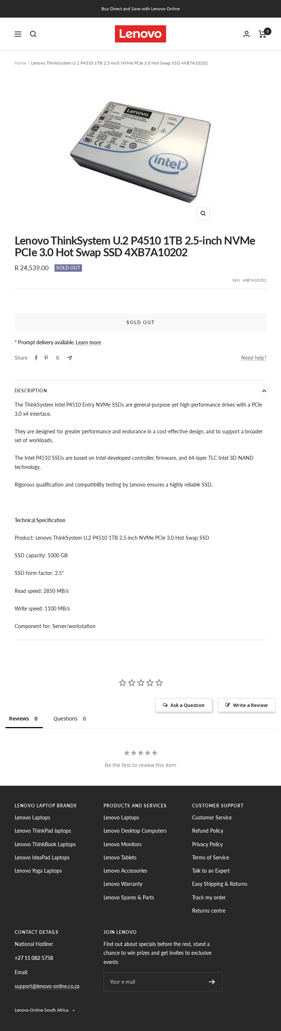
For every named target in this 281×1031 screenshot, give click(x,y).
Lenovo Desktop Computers (135, 831)
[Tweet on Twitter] (58, 357)
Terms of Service (210, 857)
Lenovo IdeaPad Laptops (42, 857)
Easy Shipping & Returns (219, 884)
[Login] (246, 34)
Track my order (209, 897)
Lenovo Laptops (32, 817)
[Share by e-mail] (69, 358)
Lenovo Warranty (123, 884)
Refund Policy (207, 831)
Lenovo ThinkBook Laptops (45, 844)
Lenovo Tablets (120, 857)
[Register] (212, 981)
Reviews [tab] (19, 718)
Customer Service (212, 817)
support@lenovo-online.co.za (47, 986)
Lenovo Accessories (125, 870)
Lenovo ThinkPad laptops (43, 831)
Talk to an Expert (211, 870)
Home (20, 63)
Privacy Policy (207, 844)
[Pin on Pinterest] (46, 357)
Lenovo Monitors (123, 844)
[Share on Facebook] (36, 357)
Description (31, 390)
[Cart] (262, 34)
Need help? (253, 358)
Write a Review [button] (250, 705)
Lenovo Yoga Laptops (38, 870)
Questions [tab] (65, 718)
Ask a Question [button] (188, 705)
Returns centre (208, 910)
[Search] (33, 34)
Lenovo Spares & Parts (129, 897)
